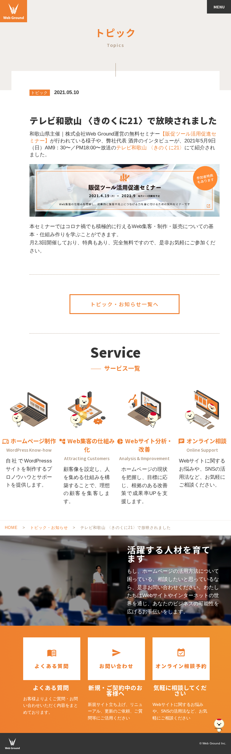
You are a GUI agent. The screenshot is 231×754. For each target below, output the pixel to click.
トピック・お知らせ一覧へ (124, 304)
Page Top (219, 726)
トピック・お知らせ (49, 527)
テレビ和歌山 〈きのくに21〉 (150, 148)
